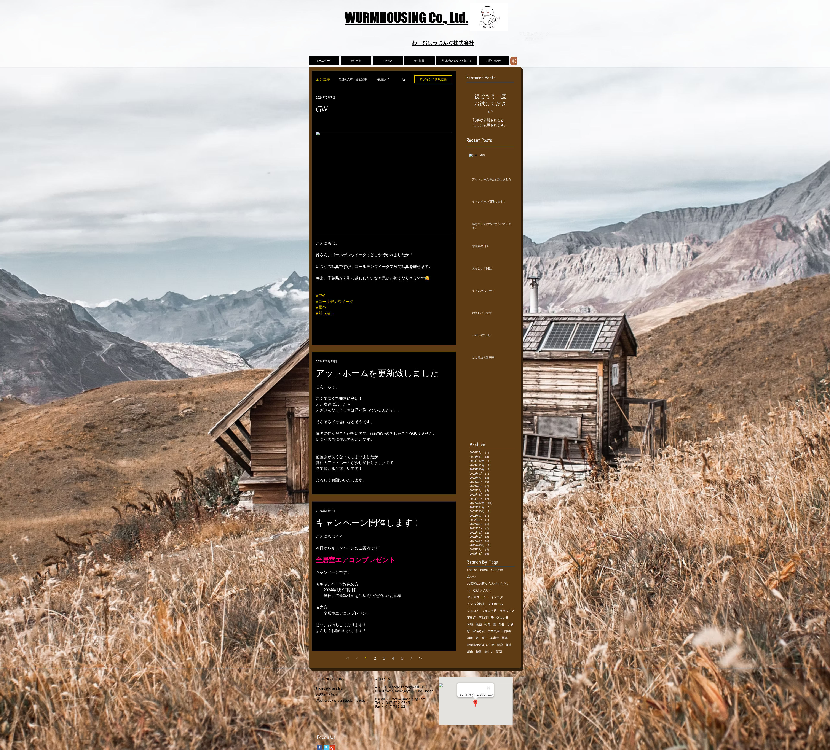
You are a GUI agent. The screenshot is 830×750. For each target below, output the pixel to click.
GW (322, 109)
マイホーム (495, 604)
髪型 (499, 652)
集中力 (488, 652)
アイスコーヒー (477, 597)
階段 (479, 652)
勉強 (479, 624)
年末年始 (493, 631)
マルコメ (473, 611)
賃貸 (500, 645)
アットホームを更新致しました (377, 373)
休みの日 (502, 617)
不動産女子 (486, 617)
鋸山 (470, 652)
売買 (487, 624)
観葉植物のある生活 (480, 645)
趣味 (509, 645)
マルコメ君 (489, 611)
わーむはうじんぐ (479, 590)
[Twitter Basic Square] (326, 747)
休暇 (470, 624)
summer (497, 570)
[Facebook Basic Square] (319, 747)
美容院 (494, 638)
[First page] (348, 658)
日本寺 (506, 631)
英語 (505, 638)
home (484, 570)
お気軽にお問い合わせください (488, 583)
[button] (404, 80)
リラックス (507, 611)
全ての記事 (323, 79)
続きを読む (382, 79)
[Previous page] (357, 658)
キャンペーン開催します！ (368, 523)
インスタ (497, 597)
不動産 (471, 617)
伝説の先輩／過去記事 (353, 79)
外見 (502, 624)
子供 (510, 624)
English (472, 570)
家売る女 (479, 631)
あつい (471, 576)
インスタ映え (476, 604)
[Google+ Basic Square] (332, 747)
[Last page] (420, 658)
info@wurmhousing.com (408, 698)
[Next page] (411, 658)
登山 (484, 638)
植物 (470, 638)
